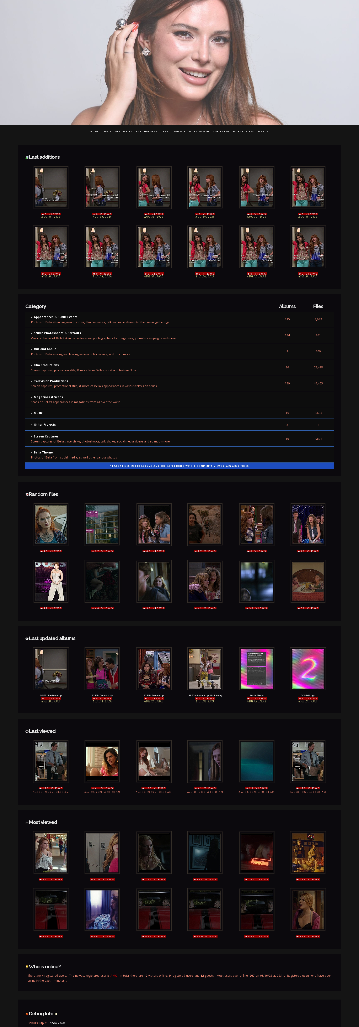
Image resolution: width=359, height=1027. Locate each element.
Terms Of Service (249, 1018)
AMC (114, 950)
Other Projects (45, 412)
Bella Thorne (43, 437)
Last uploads (147, 131)
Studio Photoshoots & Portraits (57, 328)
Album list (123, 131)
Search (263, 131)
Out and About (45, 343)
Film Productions (46, 357)
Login (107, 131)
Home (94, 131)
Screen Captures (46, 422)
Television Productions (51, 372)
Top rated (221, 131)
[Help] (55, 985)
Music (38, 401)
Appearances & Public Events (55, 313)
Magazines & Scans (48, 387)
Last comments (173, 131)
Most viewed (199, 131)
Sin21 (116, 1018)
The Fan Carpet (179, 1018)
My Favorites (243, 131)
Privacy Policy (213, 1018)
